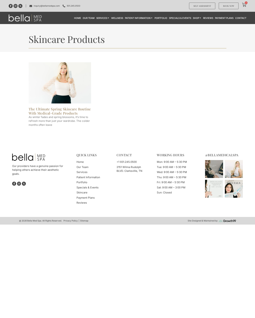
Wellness (117, 18)
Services (101, 18)
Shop (196, 18)
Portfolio (161, 18)
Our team (89, 18)
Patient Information (138, 18)
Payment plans (224, 18)
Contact (240, 18)
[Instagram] (16, 6)
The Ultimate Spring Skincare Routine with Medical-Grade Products (60, 111)
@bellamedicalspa (221, 155)
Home (77, 18)
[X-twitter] (20, 6)
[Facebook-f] (11, 6)
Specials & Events (180, 18)
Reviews (208, 18)
